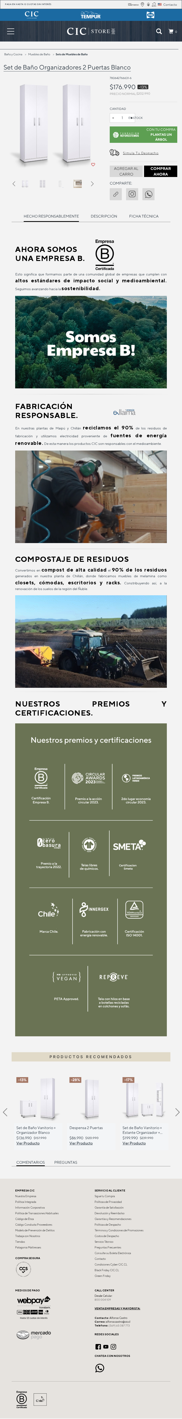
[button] (16, 185)
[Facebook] (98, 1346)
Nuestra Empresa (25, 1196)
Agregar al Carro (126, 171)
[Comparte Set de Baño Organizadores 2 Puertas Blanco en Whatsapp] (150, 193)
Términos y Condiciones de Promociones (119, 1230)
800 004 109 (103, 1299)
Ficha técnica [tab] (144, 216)
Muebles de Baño (39, 54)
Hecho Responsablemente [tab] (51, 216)
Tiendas (20, 1241)
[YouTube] (106, 1346)
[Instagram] (113, 1346)
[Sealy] (150, 15)
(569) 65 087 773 (119, 1325)
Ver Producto (28, 1143)
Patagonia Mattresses (28, 1247)
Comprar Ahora (160, 171)
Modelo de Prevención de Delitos (35, 1230)
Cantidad (118, 109)
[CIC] (31, 15)
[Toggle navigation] (10, 31)
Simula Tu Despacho (141, 153)
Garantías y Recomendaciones (113, 1219)
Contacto (100, 1259)
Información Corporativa (30, 1207)
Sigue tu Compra (105, 1196)
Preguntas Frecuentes (108, 1247)
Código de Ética (24, 1219)
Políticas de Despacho (108, 1224)
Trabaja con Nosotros (27, 1236)
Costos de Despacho (107, 1236)
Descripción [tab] (104, 216)
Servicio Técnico (104, 1241)
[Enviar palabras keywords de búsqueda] (159, 31)
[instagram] (134, 193)
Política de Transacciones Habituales (37, 1213)
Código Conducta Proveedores (33, 1224)
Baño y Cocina (13, 54)
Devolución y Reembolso (109, 1213)
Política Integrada (25, 1202)
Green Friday (103, 1276)
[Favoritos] (93, 164)
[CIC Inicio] (88, 31)
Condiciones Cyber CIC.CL (111, 1264)
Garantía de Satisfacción (109, 1207)
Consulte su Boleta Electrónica (113, 1253)
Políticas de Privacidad (108, 1202)
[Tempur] (91, 15)
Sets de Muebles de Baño (72, 54)
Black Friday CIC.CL (107, 1270)
